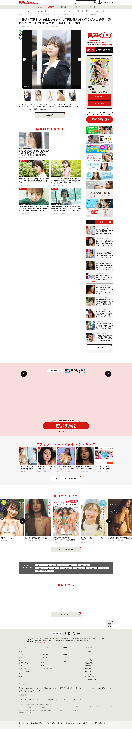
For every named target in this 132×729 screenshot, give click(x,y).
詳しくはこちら (23, 726)
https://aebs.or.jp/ (40, 642)
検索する (95, 2)
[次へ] (79, 59)
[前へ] (24, 59)
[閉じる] (112, 725)
